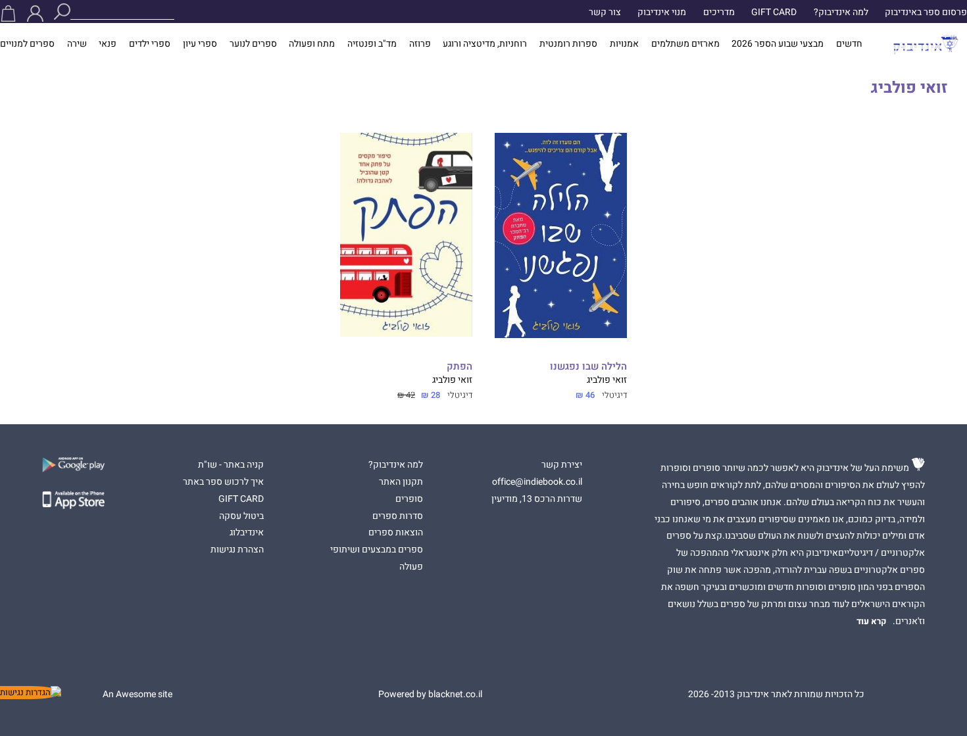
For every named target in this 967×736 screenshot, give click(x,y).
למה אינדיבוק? (841, 12)
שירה (77, 44)
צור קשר (605, 12)
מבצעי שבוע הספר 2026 (777, 44)
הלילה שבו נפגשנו (588, 367)
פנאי (107, 44)
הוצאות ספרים (395, 532)
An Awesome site (137, 694)
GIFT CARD (774, 12)
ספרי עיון (200, 44)
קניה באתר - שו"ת (231, 465)
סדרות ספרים (397, 516)
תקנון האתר (401, 482)
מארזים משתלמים (685, 44)
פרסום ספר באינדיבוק (926, 12)
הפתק (459, 367)
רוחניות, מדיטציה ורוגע (485, 44)
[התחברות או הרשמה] (35, 13)
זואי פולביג (607, 380)
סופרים (409, 499)
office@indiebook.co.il (537, 482)
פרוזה (420, 44)
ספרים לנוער (253, 44)
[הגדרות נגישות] (30, 692)
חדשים (849, 44)
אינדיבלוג (247, 532)
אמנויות (624, 44)
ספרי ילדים (149, 44)
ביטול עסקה (241, 516)
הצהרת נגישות (237, 549)
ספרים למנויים (27, 44)
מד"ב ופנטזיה (372, 44)
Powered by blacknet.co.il (430, 694)
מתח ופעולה (312, 44)
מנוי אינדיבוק (661, 12)
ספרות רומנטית (568, 44)
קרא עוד (871, 621)
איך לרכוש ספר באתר (223, 482)
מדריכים (719, 12)
